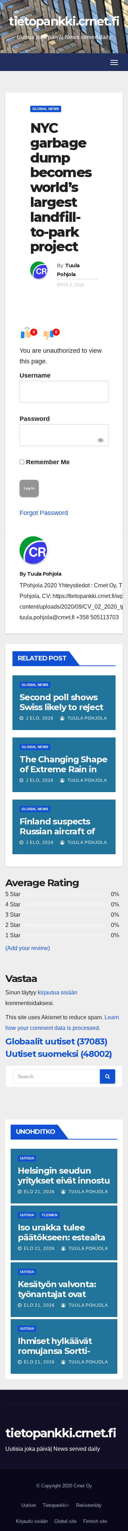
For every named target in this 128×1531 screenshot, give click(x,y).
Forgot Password (44, 512)
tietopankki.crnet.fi (64, 21)
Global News (45, 109)
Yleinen (49, 1215)
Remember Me (47, 462)
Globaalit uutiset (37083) (56, 1041)
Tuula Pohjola (44, 574)
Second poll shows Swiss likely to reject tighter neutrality (61, 707)
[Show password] (99, 438)
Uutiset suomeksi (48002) (58, 1054)
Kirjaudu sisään (32, 1521)
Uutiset (28, 1505)
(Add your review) (27, 948)
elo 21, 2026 (39, 1191)
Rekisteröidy (89, 1505)
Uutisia (27, 1158)
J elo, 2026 (39, 718)
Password (35, 418)
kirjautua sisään (58, 992)
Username (35, 375)
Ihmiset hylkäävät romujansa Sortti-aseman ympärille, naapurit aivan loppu (61, 1356)
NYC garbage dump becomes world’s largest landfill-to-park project (60, 187)
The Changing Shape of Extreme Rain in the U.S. (63, 769)
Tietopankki (54, 1505)
